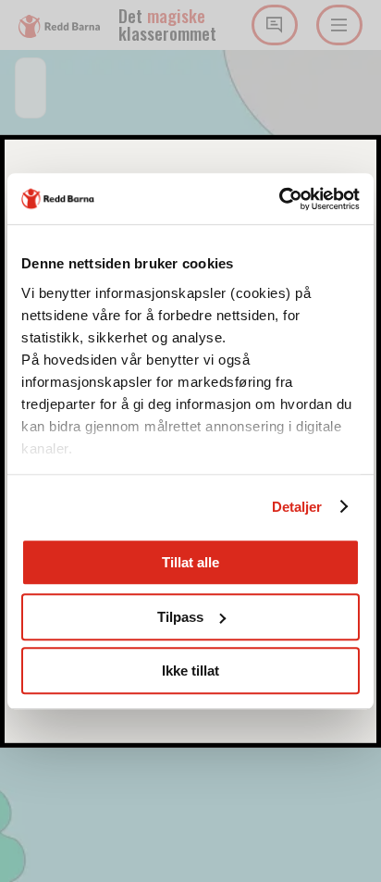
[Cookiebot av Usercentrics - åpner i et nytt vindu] (279, 199)
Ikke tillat (190, 670)
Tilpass (180, 617)
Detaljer (297, 507)
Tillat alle (190, 562)
